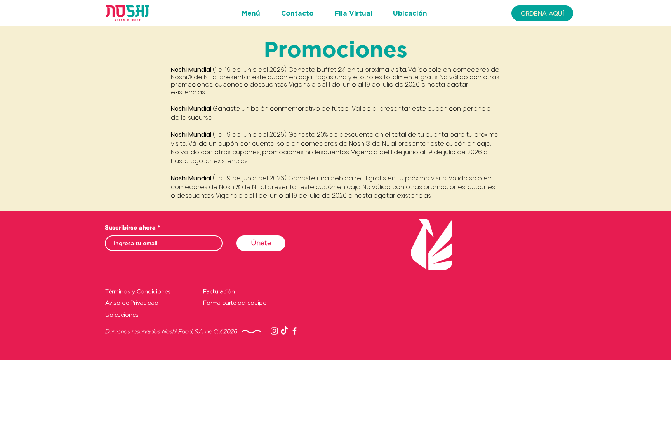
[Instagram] (274, 331)
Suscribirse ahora (130, 227)
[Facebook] (294, 331)
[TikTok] (284, 331)
